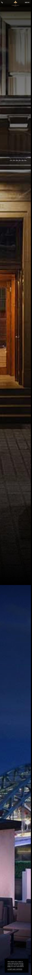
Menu (27, 2)
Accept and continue (15, 969)
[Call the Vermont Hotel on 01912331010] (2, 3)
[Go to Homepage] (15, 4)
